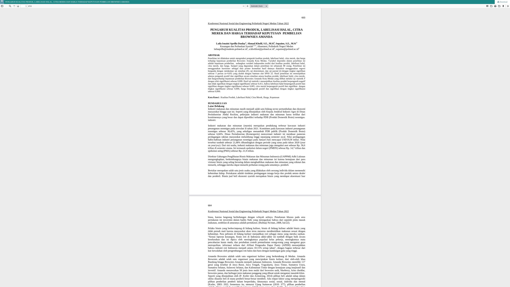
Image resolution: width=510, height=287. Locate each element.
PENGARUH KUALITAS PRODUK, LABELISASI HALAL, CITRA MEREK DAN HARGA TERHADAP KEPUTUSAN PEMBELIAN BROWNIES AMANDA (67, 2)
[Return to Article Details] (2, 2)
